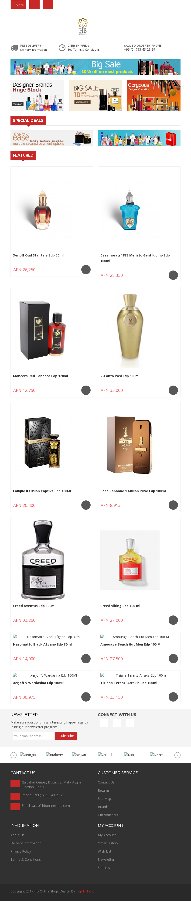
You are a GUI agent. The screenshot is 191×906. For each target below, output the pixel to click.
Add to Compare (33, 272)
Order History (108, 848)
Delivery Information (25, 848)
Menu (19, 5)
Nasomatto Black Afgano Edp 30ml (42, 644)
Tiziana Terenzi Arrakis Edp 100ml (128, 683)
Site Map (104, 803)
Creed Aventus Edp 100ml (34, 606)
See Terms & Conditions (83, 50)
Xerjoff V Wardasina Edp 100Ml (38, 683)
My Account (107, 839)
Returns (103, 795)
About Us (17, 839)
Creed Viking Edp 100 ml (120, 606)
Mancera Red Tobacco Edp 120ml (40, 376)
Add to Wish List (74, 272)
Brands (103, 811)
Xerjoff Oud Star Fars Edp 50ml (38, 255)
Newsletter (106, 864)
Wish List (104, 856)
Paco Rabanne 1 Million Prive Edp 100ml (133, 491)
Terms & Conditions (25, 864)
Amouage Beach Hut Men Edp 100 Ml (130, 644)
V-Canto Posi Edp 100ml (120, 376)
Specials (104, 872)
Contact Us (106, 787)
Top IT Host (85, 896)
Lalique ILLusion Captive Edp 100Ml (42, 491)
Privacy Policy (20, 856)
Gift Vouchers (108, 819)
